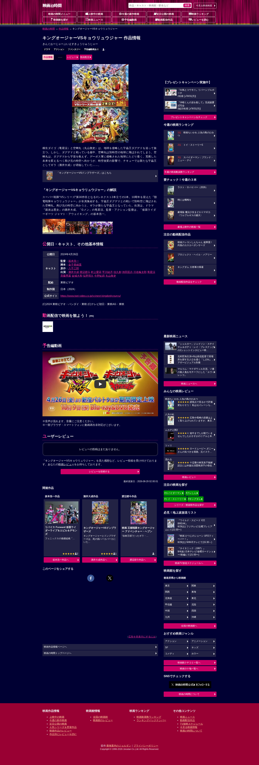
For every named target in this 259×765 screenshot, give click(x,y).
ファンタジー (74, 49)
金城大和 (77, 275)
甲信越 (168, 604)
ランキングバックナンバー (151, 720)
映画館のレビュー (103, 720)
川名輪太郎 (140, 271)
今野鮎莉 (99, 275)
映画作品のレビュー (61, 730)
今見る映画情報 (188, 727)
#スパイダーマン (173, 493)
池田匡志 (127, 271)
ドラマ (47, 49)
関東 (194, 585)
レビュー (71, 57)
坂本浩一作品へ (61, 559)
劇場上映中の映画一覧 (189, 227)
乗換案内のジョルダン (118, 745)
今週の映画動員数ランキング (179, 172)
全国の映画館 (100, 717)
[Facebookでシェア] (90, 578)
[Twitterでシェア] (109, 578)
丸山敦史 (111, 275)
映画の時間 (48, 28)
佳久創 (117, 271)
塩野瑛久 (88, 275)
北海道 (168, 598)
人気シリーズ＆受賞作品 (63, 727)
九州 (167, 617)
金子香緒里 (75, 264)
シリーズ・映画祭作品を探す (189, 505)
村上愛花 (96, 271)
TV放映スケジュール (191, 723)
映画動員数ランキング (149, 717)
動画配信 (85, 57)
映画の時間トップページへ (57, 653)
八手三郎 (73, 268)
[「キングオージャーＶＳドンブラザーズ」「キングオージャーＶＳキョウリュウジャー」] (47, 326)
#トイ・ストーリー (174, 499)
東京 (167, 585)
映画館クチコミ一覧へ (189, 662)
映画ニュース (95, 19)
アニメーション (200, 641)
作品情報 (64, 28)
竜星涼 (151, 271)
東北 (194, 598)
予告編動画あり (91, 49)
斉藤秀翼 (65, 275)
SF (166, 647)
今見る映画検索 (204, 5)
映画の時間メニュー (59, 14)
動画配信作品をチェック (189, 282)
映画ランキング (200, 14)
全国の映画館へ (189, 625)
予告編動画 (130, 19)
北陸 (194, 604)
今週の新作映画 (130, 14)
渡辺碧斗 (85, 271)
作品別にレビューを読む (63, 734)
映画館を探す (60, 19)
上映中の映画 (95, 14)
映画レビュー (189, 477)
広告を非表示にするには (142, 636)
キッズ (195, 647)
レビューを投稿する (99, 471)
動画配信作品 (165, 19)
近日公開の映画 (165, 14)
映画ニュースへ (189, 383)
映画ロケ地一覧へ (189, 668)
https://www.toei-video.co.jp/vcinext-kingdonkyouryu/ (90, 295)
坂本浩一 (73, 260)
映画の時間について (189, 694)
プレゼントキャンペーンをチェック (189, 117)
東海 (194, 592)
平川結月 (107, 271)
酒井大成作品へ (99, 559)
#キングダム (194, 499)
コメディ (169, 653)
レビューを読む (200, 19)
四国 (194, 610)
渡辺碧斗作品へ (138, 559)
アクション (59, 49)
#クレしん (191, 493)
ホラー (195, 653)
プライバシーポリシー (146, 745)
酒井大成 (73, 271)
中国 (167, 610)
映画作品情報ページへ (55, 647)
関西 (167, 592)
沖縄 (194, 617)
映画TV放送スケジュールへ (189, 563)
